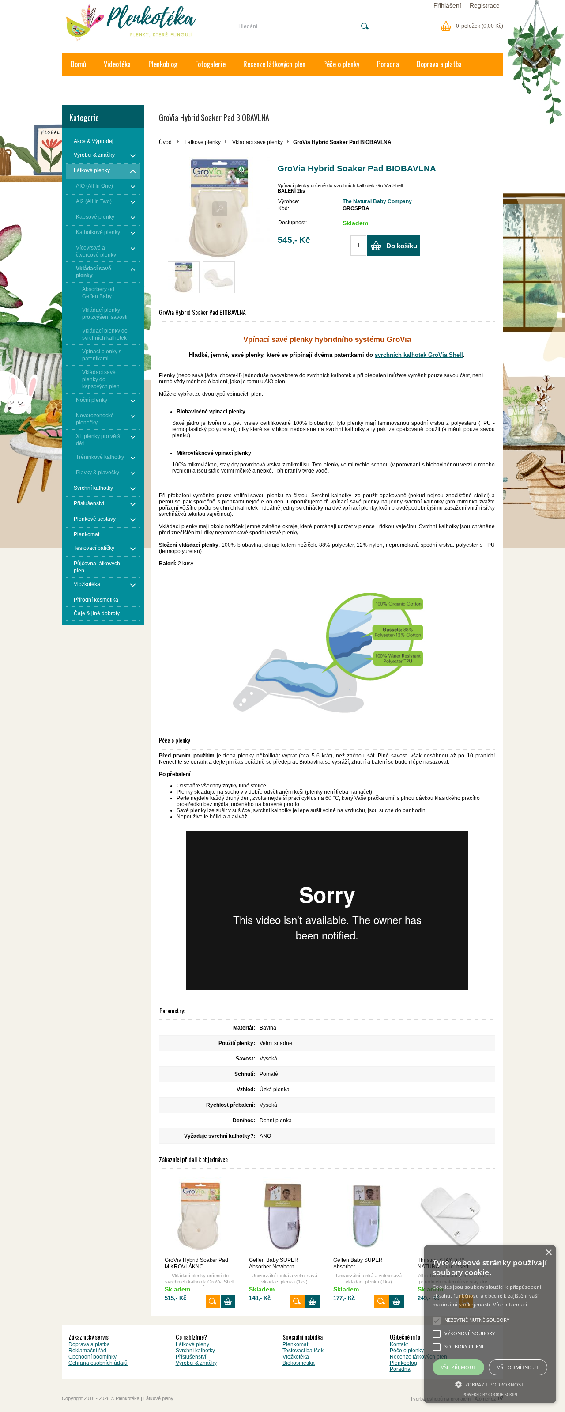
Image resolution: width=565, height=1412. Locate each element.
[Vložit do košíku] (228, 1301)
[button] (490, 1384)
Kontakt (81, 86)
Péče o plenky (341, 64)
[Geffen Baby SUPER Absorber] (368, 1216)
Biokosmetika (298, 1363)
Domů (78, 64)
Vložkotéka (295, 1357)
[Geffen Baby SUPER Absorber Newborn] (284, 1216)
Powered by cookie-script (490, 1394)
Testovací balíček (303, 1351)
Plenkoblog (162, 64)
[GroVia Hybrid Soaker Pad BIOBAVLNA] (184, 277)
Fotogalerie (210, 64)
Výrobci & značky (196, 1363)
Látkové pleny (192, 1344)
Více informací (510, 1304)
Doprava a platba (439, 64)
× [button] (548, 1252)
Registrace (485, 5)
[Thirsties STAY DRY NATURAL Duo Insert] (453, 1216)
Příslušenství (191, 1357)
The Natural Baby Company (377, 201)
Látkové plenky (203, 142)
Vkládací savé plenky (257, 142)
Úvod (165, 142)
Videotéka (117, 64)
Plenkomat (295, 1344)
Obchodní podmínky (92, 1357)
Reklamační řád (87, 1351)
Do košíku (401, 246)
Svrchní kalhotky (195, 1351)
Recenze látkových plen (274, 64)
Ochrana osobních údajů (98, 1363)
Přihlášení (447, 5)
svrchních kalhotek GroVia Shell (419, 355)
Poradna (388, 64)
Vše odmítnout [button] (518, 1367)
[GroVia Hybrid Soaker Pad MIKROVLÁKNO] (200, 1216)
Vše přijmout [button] (458, 1367)
